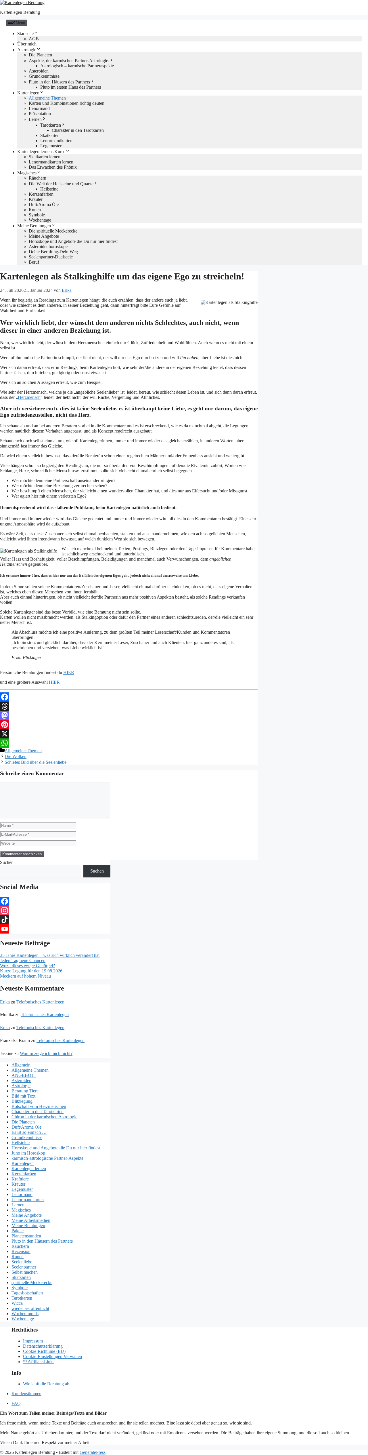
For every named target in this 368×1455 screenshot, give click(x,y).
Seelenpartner (24, 1266)
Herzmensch (29, 397)
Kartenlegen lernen (29, 1168)
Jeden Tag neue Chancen (22, 960)
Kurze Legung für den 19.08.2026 (31, 970)
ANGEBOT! (24, 1075)
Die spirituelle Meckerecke (53, 230)
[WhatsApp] (129, 743)
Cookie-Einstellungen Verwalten (52, 1356)
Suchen (7, 862)
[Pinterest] (129, 724)
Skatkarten (50, 135)
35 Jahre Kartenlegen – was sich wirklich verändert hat (49, 955)
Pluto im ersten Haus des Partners (70, 87)
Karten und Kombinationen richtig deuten (66, 103)
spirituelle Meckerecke (32, 1282)
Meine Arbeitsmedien (31, 1220)
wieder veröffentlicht (30, 1308)
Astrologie (26, 49)
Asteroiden (39, 70)
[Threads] (129, 706)
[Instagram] (55, 910)
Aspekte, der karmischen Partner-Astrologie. (69, 60)
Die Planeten (40, 54)
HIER (68, 672)
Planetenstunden (26, 1235)
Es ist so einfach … (29, 1132)
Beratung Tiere (25, 1090)
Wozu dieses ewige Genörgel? (27, 965)
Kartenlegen (28, 92)
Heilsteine (49, 188)
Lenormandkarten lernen (51, 161)
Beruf (34, 262)
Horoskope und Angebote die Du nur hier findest (73, 241)
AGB (34, 38)
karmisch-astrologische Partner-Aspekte (47, 1158)
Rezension (21, 1251)
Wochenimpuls (25, 1313)
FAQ (16, 1403)
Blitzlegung (22, 1101)
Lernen (35, 119)
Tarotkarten (50, 125)
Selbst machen (25, 1272)
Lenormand (39, 108)
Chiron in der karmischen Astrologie (44, 1116)
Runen (35, 209)
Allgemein (21, 1064)
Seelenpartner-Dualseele (51, 256)
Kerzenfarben (41, 194)
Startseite (25, 33)
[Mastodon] (129, 715)
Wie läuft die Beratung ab (46, 1383)
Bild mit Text (23, 1096)
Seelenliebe (22, 1261)
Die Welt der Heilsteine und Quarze (61, 183)
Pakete (18, 1230)
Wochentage (40, 220)
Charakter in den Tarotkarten (78, 130)
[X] (129, 733)
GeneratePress (93, 1452)
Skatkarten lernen (44, 156)
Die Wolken (15, 756)
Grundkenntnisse (44, 76)
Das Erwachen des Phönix (53, 167)
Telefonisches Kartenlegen (40, 1001)
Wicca (17, 1303)
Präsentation (40, 113)
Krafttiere (20, 1178)
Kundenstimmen (26, 1393)
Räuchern (37, 178)
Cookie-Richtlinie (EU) (44, 1351)
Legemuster (51, 145)
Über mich (27, 43)
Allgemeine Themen (47, 98)
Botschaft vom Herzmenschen (39, 1106)
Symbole (37, 214)
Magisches (27, 172)
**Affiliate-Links (38, 1361)
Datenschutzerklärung (43, 1346)
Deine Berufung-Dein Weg (53, 251)
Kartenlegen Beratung (20, 12)
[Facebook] (129, 697)
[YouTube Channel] (55, 929)
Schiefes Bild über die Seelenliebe (35, 762)
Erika (5, 1001)
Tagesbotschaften (27, 1292)
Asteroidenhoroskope (48, 246)
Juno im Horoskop (28, 1153)
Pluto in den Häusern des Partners (59, 81)
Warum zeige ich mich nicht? (46, 1053)
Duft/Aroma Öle (44, 204)
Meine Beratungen (34, 225)
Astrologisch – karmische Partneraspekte (77, 65)
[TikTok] (55, 919)
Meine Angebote (44, 236)
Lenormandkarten (56, 140)
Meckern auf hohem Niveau (25, 976)
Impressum (33, 1340)
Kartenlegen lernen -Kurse (41, 151)
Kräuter (36, 199)
